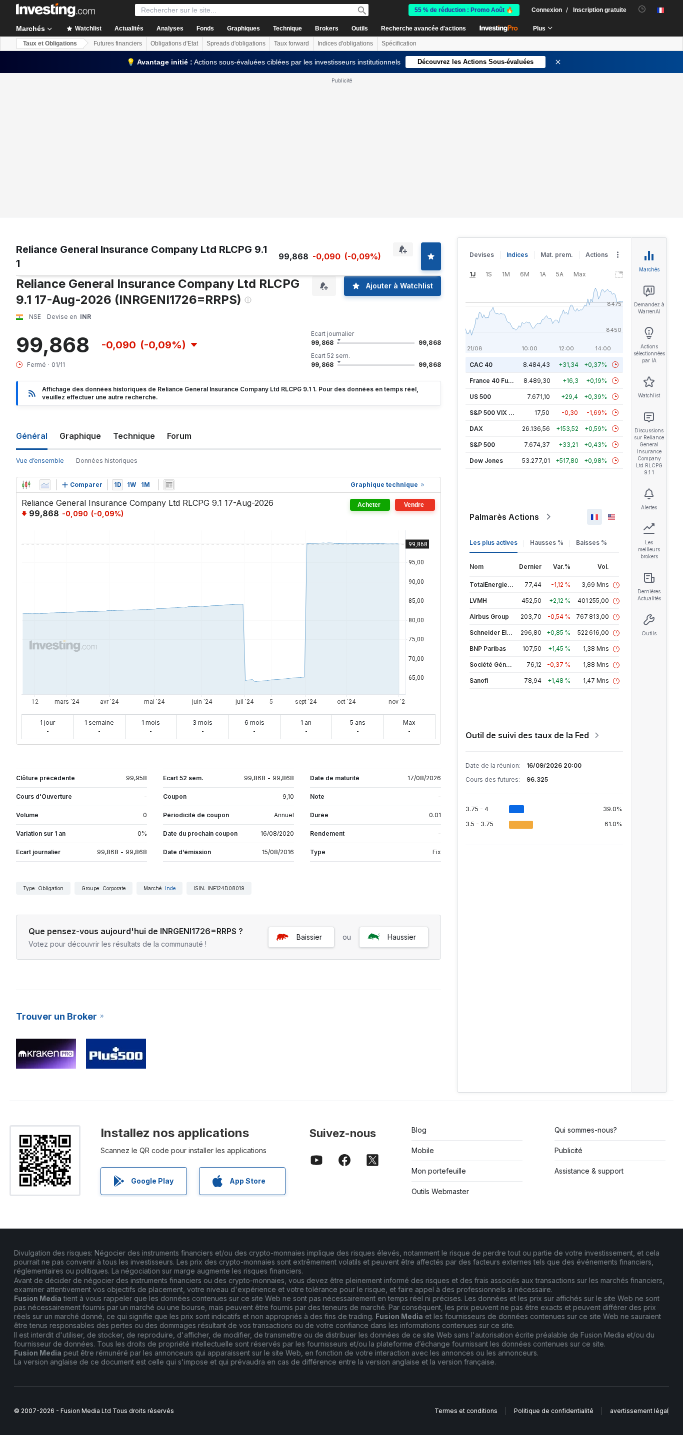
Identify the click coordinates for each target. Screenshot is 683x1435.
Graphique (80, 436)
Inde (170, 888)
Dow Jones (486, 460)
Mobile (423, 1150)
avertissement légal (639, 1411)
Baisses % (591, 542)
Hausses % (547, 542)
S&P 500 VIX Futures (500, 412)
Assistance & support (589, 1171)
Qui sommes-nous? (585, 1130)
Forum (179, 436)
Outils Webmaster (440, 1191)
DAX (476, 428)
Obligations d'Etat (174, 43)
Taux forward (291, 43)
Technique (134, 436)
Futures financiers (118, 43)
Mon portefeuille (439, 1171)
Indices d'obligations (345, 43)
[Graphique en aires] (45, 484)
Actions (597, 254)
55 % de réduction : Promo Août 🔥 (464, 9)
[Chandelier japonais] (26, 484)
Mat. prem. (556, 254)
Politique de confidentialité (554, 1411)
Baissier (309, 937)
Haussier (402, 937)
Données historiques (107, 460)
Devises (482, 254)
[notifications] (642, 9)
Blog (419, 1130)
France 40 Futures (497, 380)
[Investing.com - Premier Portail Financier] (55, 10)
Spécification (399, 43)
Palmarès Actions (504, 517)
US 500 (480, 396)
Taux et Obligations (50, 43)
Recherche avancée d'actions (423, 28)
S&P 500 (482, 444)
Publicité (568, 1150)
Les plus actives (494, 542)
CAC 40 (481, 364)
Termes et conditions (466, 1411)
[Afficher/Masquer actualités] (169, 484)
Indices (517, 254)
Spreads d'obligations (236, 43)
